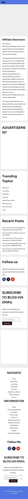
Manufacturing (6, 203)
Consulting (5, 191)
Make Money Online (8, 200)
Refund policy (14, 428)
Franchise (5, 197)
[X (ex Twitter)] (8, 279)
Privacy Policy (14, 415)
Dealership (5, 194)
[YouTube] (13, 279)
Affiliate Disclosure (14, 423)
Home (14, 379)
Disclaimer (14, 412)
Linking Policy (14, 425)
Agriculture (5, 188)
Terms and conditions (14, 433)
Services (14, 397)
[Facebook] (4, 279)
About (14, 407)
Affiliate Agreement (14, 420)
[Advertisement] (14, 19)
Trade (4, 210)
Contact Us (14, 417)
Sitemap (14, 430)
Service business (7, 207)
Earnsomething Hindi (14, 409)
